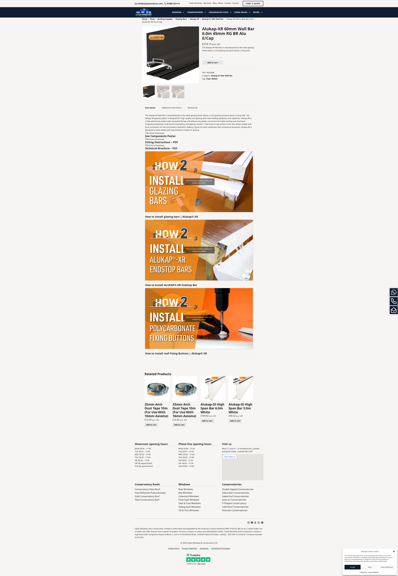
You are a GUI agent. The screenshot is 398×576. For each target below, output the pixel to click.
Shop (152, 19)
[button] (394, 551)
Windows (176, 12)
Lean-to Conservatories (234, 499)
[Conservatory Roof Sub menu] (230, 12)
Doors (256, 12)
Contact (227, 3)
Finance (235, 3)
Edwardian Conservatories (235, 492)
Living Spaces (240, 12)
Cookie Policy (363, 572)
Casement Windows (188, 496)
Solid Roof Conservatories (235, 506)
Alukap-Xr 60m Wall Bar (213, 19)
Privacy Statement (373, 572)
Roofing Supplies (165, 19)
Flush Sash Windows (188, 499)
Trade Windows (195, 3)
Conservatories (195, 12)
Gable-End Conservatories (235, 496)
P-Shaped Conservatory (234, 503)
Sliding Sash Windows (189, 506)
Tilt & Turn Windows (188, 510)
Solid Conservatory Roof (147, 496)
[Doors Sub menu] (261, 12)
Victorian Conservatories (234, 510)
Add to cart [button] (151, 424)
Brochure (207, 3)
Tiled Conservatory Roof (147, 499)
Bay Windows (185, 492)
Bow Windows (185, 489)
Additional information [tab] (171, 107)
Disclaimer (204, 548)
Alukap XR (194, 19)
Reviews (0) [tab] (192, 107)
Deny (370, 567)
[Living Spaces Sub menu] (249, 12)
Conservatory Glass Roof (147, 489)
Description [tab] (150, 107)
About (220, 3)
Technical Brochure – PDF (161, 148)
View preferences (387, 567)
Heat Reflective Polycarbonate (150, 492)
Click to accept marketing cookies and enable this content (199, 182)
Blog (215, 3)
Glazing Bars (181, 19)
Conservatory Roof (218, 12)
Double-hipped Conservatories (237, 489)
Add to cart (212, 62)
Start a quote (253, 4)
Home (144, 19)
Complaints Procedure (220, 548)
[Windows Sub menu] (183, 12)
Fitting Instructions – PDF (161, 142)
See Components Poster (160, 136)
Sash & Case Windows (189, 503)
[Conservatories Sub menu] (205, 12)
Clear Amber (211, 78)
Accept (352, 567)
